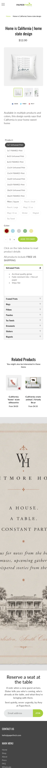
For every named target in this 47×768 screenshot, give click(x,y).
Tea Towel (11, 219)
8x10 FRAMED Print (15, 162)
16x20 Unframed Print (16, 179)
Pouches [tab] (9, 315)
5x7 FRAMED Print (14, 151)
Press (4, 760)
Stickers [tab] (9, 331)
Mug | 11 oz (28, 207)
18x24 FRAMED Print (16, 196)
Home (8, 16)
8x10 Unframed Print (15, 156)
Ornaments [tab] (10, 325)
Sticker (25, 213)
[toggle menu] (3, 4)
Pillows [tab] (9, 309)
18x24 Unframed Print (16, 190)
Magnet (36, 213)
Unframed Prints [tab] (12, 267)
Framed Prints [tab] (11, 298)
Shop (4, 753)
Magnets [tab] (9, 336)
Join (38, 713)
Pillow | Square (13, 202)
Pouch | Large (12, 207)
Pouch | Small (29, 202)
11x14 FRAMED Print (16, 173)
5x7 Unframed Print (15, 145)
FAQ (4, 763)
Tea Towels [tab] (10, 320)
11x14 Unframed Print (16, 168)
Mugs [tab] (8, 304)
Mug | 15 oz (12, 213)
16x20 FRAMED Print (16, 185)
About (4, 757)
